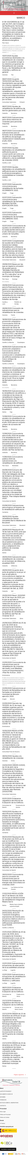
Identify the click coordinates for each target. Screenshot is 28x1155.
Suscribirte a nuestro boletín (8, 1149)
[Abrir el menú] (14, 13)
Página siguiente (20, 1074)
